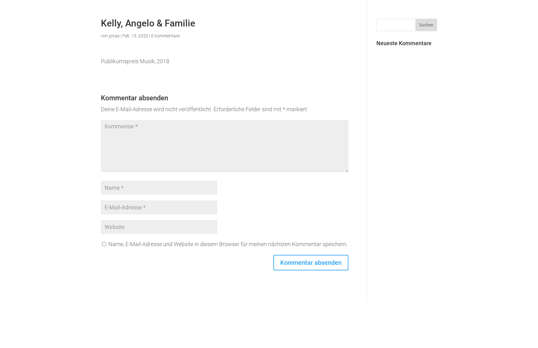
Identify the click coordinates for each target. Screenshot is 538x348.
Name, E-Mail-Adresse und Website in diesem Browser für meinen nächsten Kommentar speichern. (227, 244)
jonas (114, 35)
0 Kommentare (165, 35)
